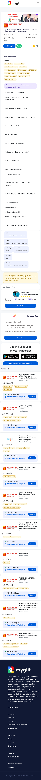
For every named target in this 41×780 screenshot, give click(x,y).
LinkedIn (11, 742)
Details (32, 396)
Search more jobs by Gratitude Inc (19, 363)
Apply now (16, 87)
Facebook (11, 735)
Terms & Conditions (15, 764)
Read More (20, 338)
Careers (11, 718)
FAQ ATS (11, 753)
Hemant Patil (25, 292)
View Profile (20, 306)
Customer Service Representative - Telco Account (27, 407)
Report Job (10, 287)
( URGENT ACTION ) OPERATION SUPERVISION (28, 634)
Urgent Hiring (23, 553)
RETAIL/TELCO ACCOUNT (27, 467)
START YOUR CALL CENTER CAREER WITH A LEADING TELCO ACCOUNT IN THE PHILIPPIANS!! (28, 606)
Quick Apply (9, 46)
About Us (11, 714)
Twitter (10, 739)
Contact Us (12, 721)
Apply (19, 46)
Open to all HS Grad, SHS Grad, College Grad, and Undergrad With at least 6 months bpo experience (28, 525)
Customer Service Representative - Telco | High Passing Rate (27, 438)
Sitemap (11, 767)
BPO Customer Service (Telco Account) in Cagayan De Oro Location (28, 376)
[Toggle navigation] (38, 3)
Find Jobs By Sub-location (17, 725)
